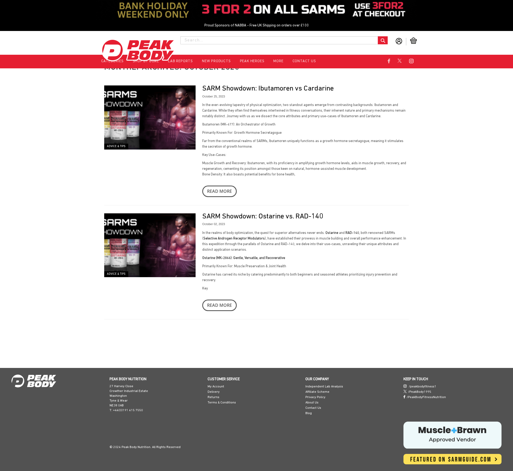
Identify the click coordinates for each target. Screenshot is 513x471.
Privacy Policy (315, 397)
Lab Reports (180, 61)
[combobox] (284, 40)
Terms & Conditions (222, 402)
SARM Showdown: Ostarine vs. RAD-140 (227, 210)
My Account (216, 386)
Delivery (214, 392)
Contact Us (304, 61)
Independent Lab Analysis (324, 386)
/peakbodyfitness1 (422, 386)
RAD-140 (317, 227)
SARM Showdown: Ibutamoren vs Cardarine (232, 88)
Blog (308, 413)
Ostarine (296, 227)
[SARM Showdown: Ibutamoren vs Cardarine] (88, 135)
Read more (184, 180)
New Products (216, 61)
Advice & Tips (27, 183)
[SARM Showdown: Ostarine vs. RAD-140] (88, 257)
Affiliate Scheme (317, 392)
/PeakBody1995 (419, 392)
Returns (213, 397)
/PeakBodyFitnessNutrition (426, 397)
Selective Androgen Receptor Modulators (392, 227)
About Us (311, 402)
